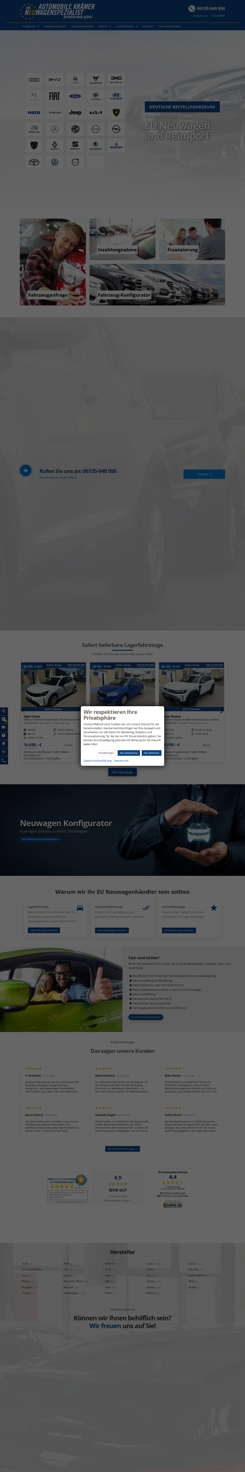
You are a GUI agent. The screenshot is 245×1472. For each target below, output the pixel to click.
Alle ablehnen (151, 752)
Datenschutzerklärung (98, 760)
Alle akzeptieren (129, 752)
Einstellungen (106, 752)
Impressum (121, 760)
